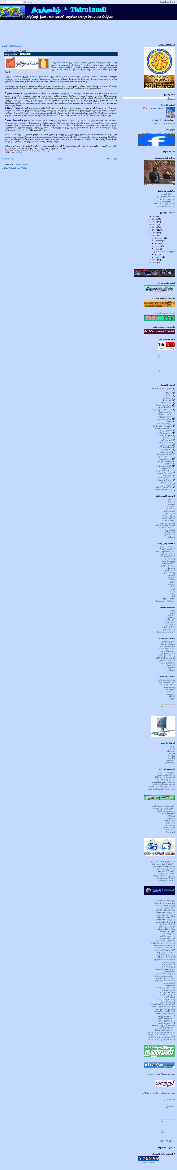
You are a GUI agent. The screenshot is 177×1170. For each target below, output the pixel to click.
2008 (154, 233)
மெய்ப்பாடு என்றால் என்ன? (164, 1013)
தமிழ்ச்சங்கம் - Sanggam (18, 54)
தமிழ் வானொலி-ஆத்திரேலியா (163, 862)
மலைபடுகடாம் (169, 827)
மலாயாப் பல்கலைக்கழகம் (165, 903)
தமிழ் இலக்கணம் (168, 1002)
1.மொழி (167, 391)
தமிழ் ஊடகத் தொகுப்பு (166, 871)
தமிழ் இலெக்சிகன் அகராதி (164, 784)
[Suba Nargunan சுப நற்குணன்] (156, 145)
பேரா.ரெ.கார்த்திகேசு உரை (164, 203)
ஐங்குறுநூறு (170, 825)
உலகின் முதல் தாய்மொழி (165, 988)
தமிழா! (172, 699)
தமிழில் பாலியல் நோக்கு (165, 910)
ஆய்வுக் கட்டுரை (165, 412)
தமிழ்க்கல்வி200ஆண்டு (12, 46)
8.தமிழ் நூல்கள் (165, 407)
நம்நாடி (172, 611)
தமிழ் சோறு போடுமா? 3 (165, 952)
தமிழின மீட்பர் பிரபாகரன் (165, 948)
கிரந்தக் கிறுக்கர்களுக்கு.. (164, 976)
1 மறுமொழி (45, 150)
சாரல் (173, 589)
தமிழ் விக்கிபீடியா (168, 663)
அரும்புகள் (171, 615)
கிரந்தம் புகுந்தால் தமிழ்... (165, 1030)
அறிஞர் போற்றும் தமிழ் (166, 999)
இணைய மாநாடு (164, 414)
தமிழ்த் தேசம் (169, 532)
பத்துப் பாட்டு (170, 823)
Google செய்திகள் (167, 549)
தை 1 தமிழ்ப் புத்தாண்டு (165, 941)
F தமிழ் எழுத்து (169, 971)
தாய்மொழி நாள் (168, 934)
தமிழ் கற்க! (170, 620)
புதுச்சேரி (171, 758)
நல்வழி (172, 613)
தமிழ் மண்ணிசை (165, 447)
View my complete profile (164, 123)
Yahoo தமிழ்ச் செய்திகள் (164, 551)
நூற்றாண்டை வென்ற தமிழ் (164, 1011)
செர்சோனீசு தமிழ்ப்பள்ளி (162, 426)
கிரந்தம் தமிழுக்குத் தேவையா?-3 (161, 1035)
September (160, 243)
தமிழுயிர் (171, 502)
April (157, 254)
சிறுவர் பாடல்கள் (168, 627)
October (158, 241)
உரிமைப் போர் (170, 530)
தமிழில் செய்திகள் (167, 556)
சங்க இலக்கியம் (168, 813)
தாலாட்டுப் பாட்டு (168, 962)
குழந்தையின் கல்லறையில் (164, 959)
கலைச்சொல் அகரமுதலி (165, 772)
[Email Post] (51, 150)
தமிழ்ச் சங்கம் (169, 997)
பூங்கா (172, 746)
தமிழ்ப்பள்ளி (166, 468)
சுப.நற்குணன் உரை (167, 199)
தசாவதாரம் (170, 985)
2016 (154, 216)
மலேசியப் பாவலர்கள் (164, 487)
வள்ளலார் (171, 580)
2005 (154, 262)
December (159, 238)
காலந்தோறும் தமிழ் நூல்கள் (164, 808)
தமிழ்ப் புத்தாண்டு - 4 (166, 1016)
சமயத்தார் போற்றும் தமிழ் (165, 1009)
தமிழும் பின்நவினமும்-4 (165, 915)
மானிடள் (171, 582)
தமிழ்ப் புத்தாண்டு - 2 (166, 1021)
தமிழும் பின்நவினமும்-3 (165, 917)
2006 (154, 260)
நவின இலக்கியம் (168, 908)
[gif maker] (154, 276)
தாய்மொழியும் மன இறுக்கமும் (163, 943)
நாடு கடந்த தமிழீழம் (167, 926)
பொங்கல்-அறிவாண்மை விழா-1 (162, 1006)
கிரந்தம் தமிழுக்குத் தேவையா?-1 (161, 1039)
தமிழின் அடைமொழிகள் (165, 978)
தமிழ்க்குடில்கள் (168, 563)
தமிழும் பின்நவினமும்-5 (165, 912)
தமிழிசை (171, 670)
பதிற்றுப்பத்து (170, 820)
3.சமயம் (167, 395)
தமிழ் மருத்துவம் (168, 642)
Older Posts (112, 159)
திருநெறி (171, 499)
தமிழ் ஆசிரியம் (166, 431)
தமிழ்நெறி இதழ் (168, 966)
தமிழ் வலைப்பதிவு (168, 565)
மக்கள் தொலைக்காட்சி (165, 880)
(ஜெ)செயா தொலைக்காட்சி (164, 876)
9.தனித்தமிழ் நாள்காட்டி (162, 409)
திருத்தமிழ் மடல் (165, 478)
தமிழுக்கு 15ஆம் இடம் (166, 929)
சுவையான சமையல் (167, 649)
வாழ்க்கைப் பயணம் (167, 523)
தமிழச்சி (171, 584)
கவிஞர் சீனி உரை (168, 194)
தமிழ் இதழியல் (166, 435)
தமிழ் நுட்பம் (166, 445)
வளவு (173, 591)
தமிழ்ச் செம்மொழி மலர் (165, 973)
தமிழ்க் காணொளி (164, 454)
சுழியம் (169, 421)
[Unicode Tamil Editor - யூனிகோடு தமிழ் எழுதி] (168, 711)
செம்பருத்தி (170, 506)
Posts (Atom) (22, 164)
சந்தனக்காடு (169, 983)
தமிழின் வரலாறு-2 (167, 936)
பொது (168, 485)
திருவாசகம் (170, 832)
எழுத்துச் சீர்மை (164, 416)
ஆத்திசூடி (171, 618)
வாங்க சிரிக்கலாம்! (167, 651)
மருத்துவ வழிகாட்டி (167, 653)
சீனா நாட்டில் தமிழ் (167, 924)
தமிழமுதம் (170, 568)
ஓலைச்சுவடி (170, 509)
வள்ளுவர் (171, 577)
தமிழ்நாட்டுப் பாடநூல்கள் (165, 632)
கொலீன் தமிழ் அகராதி (166, 775)
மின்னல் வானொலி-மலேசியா (163, 864)
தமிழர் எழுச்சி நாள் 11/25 (165, 950)
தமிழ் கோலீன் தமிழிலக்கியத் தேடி (161, 789)
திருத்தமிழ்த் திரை (164, 480)
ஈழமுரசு (172, 753)
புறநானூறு (171, 818)
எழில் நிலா (171, 691)
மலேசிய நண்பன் (168, 518)
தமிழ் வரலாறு (169, 573)
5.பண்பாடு (167, 400)
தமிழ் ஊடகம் (166, 440)
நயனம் (172, 587)
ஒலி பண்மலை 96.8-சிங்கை (164, 866)
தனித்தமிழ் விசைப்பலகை (165, 981)
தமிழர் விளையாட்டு (167, 646)
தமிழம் (172, 748)
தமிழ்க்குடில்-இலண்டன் (166, 869)
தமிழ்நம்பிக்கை (165, 459)
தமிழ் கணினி (169, 687)
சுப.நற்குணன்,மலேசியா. (155, 108)
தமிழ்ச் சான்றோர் (168, 598)
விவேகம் (171, 537)
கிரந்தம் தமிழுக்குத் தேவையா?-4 (161, 1032)
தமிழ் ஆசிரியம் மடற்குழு (165, 905)
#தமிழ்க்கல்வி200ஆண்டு (162, 388)
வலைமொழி (170, 689)
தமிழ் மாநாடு (166, 449)
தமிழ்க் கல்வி (165, 452)
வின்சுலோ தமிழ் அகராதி (165, 779)
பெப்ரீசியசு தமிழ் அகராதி (165, 777)
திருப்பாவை (170, 830)
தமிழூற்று (171, 756)
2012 (154, 222)
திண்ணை (171, 751)
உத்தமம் (172, 696)
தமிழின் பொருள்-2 (167, 992)
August (158, 246)
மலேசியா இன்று (168, 516)
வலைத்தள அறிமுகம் (163, 489)
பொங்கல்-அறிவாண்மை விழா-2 (162, 1004)
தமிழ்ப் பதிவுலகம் (165, 461)
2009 (154, 230)
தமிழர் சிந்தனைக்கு (163, 428)
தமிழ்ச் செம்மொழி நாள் (165, 969)
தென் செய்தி (169, 763)
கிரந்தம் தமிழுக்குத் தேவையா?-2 (161, 1037)
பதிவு (173, 594)
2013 (154, 219)
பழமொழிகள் (170, 625)
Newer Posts (7, 159)
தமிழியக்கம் (170, 534)
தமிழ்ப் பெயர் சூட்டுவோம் (165, 658)
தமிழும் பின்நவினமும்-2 (165, 919)
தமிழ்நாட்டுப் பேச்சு (167, 554)
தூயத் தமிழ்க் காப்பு (167, 1028)
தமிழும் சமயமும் (168, 964)
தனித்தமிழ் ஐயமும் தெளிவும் (163, 1025)
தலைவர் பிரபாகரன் (164, 473)
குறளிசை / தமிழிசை (167, 660)
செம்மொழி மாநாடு (163, 424)
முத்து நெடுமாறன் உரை (166, 206)
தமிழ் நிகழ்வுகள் (164, 442)
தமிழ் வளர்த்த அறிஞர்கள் (165, 601)
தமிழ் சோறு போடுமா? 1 (165, 957)
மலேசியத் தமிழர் (168, 520)
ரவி (173, 596)
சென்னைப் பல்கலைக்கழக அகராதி (161, 786)
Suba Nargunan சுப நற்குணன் (151, 133)
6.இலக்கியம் (166, 402)
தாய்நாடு (171, 575)
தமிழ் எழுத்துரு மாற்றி (166, 680)
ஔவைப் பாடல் (169, 629)
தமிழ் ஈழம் (167, 438)
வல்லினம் (171, 504)
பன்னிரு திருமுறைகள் (166, 811)
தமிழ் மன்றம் (170, 570)
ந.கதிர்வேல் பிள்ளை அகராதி (163, 782)
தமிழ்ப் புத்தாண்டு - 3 (166, 1018)
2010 (154, 227)
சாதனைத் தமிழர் (164, 419)
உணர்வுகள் (170, 694)
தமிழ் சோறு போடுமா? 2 (165, 955)
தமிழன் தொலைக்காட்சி (165, 878)
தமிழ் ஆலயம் (169, 511)
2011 (154, 224)
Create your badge (168, 133)
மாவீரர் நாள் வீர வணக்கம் (164, 945)
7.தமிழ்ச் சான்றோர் (163, 405)
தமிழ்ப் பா (168, 464)
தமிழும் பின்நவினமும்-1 (165, 922)
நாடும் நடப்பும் (166, 482)
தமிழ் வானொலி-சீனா (166, 873)
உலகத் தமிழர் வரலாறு (166, 656)
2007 (154, 235)
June (157, 249)
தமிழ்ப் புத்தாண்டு (164, 466)
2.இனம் (168, 393)
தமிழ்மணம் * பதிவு (163, 471)
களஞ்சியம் (170, 667)
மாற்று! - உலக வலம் (167, 547)
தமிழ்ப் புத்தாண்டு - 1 (166, 1023)
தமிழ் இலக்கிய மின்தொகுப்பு (163, 806)
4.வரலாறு (19, 152)
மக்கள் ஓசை (170, 513)
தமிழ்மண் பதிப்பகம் (167, 644)
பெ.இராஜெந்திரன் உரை (166, 201)
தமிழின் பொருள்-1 (167, 995)
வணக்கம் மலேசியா (167, 527)
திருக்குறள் (167, 475)
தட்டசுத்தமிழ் (170, 558)
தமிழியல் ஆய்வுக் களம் (165, 525)
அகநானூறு (170, 816)
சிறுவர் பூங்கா (169, 622)
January (158, 257)
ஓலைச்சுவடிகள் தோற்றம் (165, 901)
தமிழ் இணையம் (164, 433)
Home (60, 159)
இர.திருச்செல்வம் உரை (166, 196)
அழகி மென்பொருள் (167, 682)
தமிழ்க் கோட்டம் (165, 456)
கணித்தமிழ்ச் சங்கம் (166, 684)
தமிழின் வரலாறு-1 (167, 938)
